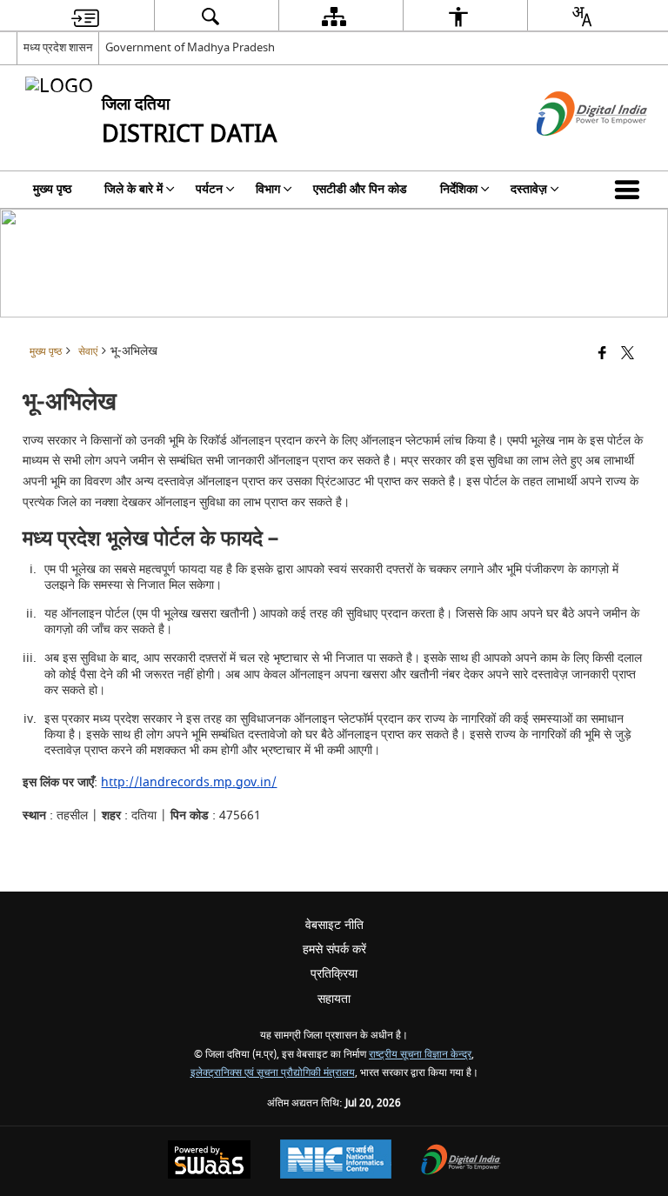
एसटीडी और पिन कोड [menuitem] (360, 189)
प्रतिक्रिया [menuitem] (334, 974)
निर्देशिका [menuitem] (459, 189)
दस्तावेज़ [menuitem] (529, 189)
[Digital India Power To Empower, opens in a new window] (461, 1161)
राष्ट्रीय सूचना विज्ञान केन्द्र (420, 1054)
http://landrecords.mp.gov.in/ (189, 782)
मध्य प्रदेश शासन (57, 47)
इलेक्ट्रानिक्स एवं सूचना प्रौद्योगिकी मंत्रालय (272, 1073)
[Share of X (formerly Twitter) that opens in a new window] (627, 354)
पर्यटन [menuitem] (209, 189)
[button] (630, 189)
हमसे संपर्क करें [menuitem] (334, 949)
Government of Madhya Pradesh (190, 47)
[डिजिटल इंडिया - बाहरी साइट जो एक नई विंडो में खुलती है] (570, 151)
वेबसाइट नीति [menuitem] (334, 925)
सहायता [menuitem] (334, 999)
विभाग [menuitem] (268, 189)
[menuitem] (85, 16)
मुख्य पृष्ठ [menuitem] (52, 189)
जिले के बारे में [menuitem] (133, 189)
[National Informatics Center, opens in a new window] (335, 1161)
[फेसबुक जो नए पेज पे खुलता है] (602, 354)
